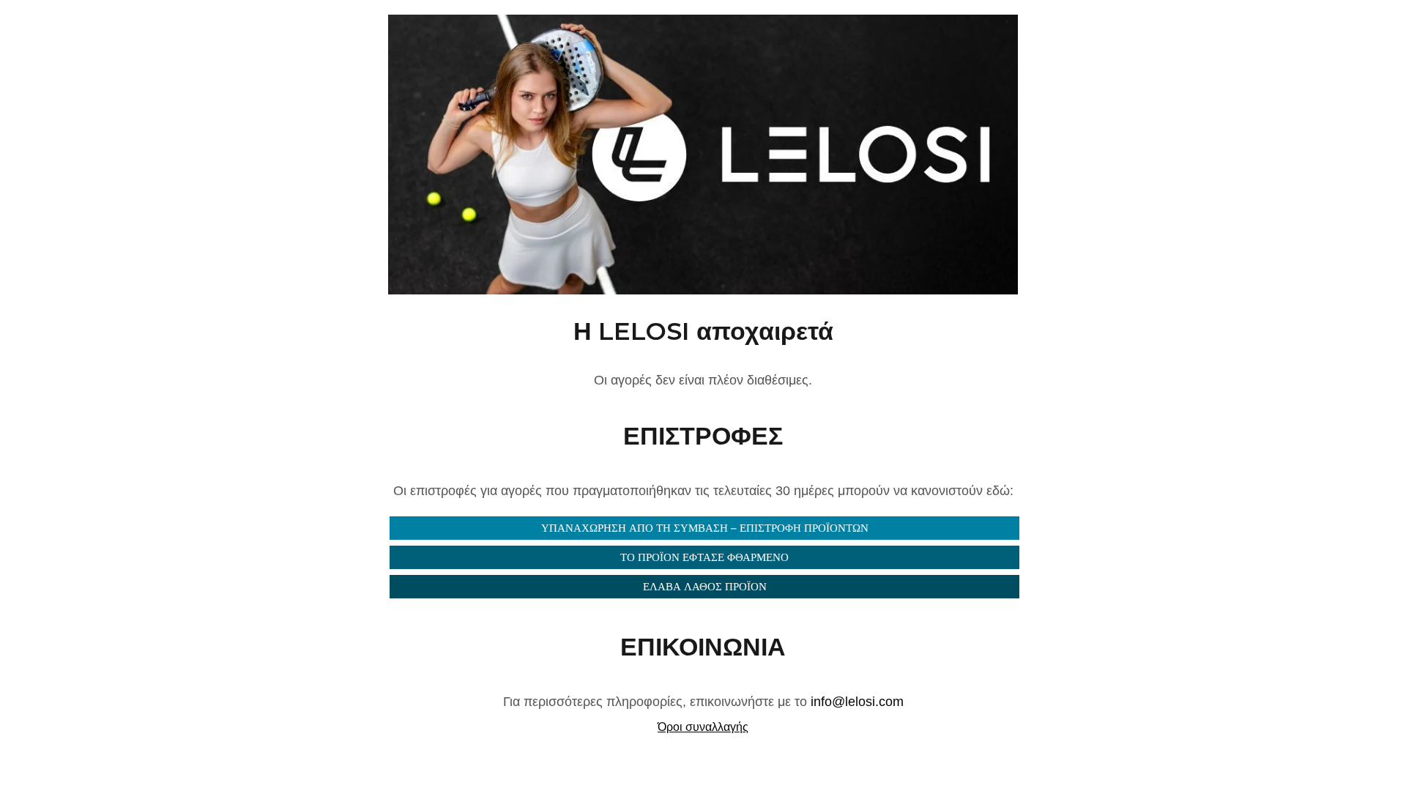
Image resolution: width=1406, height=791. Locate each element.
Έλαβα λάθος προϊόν (705, 586)
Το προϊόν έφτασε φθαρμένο (704, 557)
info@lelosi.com (857, 701)
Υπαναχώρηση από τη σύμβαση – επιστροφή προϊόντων (704, 528)
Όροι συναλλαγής (703, 727)
